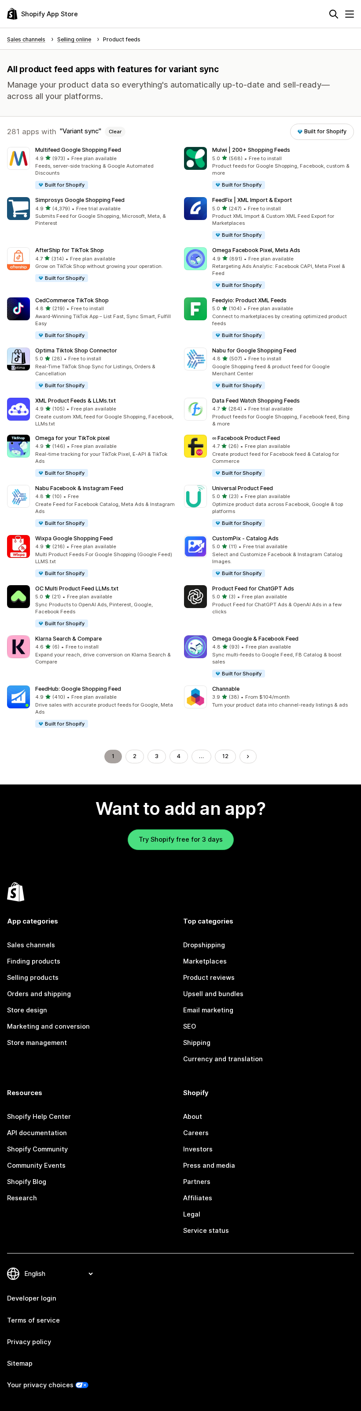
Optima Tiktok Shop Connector (76, 350)
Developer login (31, 1298)
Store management (37, 1043)
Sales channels (31, 945)
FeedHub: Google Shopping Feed (78, 688)
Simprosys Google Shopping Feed (80, 200)
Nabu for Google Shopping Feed (254, 350)
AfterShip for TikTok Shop (69, 250)
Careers (196, 1133)
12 (225, 756)
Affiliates (197, 1198)
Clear (115, 131)
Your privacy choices (40, 1385)
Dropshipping (204, 945)
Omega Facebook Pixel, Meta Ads (256, 250)
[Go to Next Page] (248, 756)
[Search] (333, 14)
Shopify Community (37, 1149)
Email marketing (208, 1010)
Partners (196, 1182)
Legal (191, 1214)
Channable (225, 688)
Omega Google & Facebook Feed (255, 638)
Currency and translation (223, 1059)
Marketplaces (205, 961)
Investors (198, 1149)
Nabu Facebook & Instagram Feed (79, 488)
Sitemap (20, 1363)
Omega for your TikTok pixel (72, 438)
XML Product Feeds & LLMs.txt (75, 400)
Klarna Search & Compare (68, 638)
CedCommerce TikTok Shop (72, 300)
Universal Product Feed (242, 488)
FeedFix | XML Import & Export (252, 200)
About (192, 1117)
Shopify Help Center (39, 1117)
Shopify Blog (26, 1182)
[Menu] (349, 14)
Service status (206, 1231)
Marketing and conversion (48, 1026)
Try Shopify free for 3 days (181, 839)
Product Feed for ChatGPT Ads (253, 588)
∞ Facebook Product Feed (246, 438)
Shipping (196, 1043)
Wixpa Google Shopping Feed (74, 538)
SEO (189, 1026)
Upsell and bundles (213, 994)
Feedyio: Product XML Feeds (249, 300)
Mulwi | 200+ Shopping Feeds (251, 150)
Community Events (36, 1165)
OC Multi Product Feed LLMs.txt (76, 588)
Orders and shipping (39, 994)
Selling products (33, 978)
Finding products (33, 961)
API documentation (37, 1133)
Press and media (209, 1165)
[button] (92, 168)
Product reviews (209, 978)
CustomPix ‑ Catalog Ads (245, 538)
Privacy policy (29, 1342)
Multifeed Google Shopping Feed (78, 150)
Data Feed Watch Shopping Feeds (256, 400)
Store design (27, 1010)
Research (22, 1198)
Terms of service (33, 1320)
